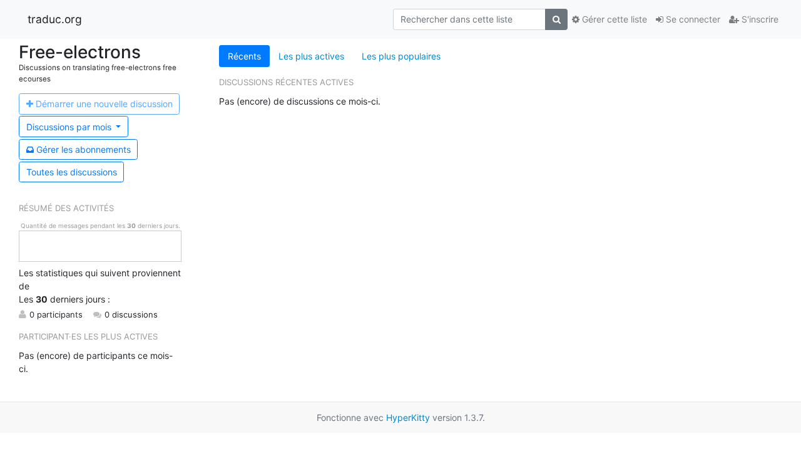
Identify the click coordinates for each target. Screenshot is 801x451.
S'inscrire (758, 19)
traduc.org (55, 19)
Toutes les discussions (71, 172)
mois (70, 127)
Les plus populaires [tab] (401, 56)
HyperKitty (408, 417)
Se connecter (691, 19)
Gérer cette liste (613, 19)
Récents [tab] (244, 56)
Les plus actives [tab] (311, 56)
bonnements (83, 149)
